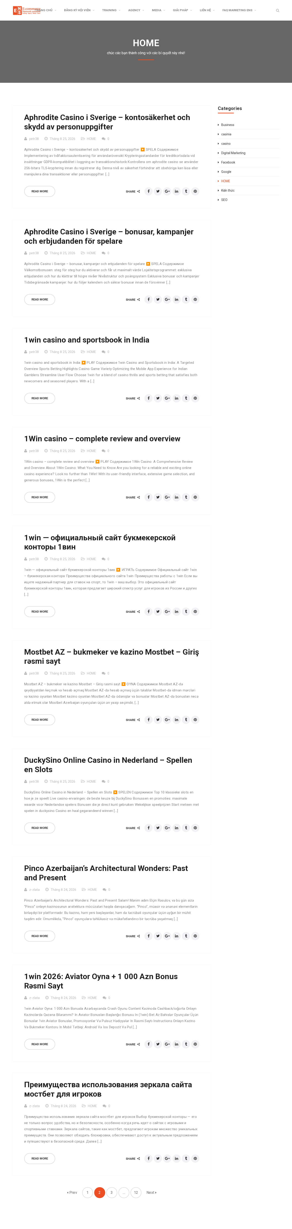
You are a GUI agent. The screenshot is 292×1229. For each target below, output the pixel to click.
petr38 (34, 139)
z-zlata (34, 890)
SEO (224, 200)
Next (150, 1192)
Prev (72, 1192)
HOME (91, 139)
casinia (226, 134)
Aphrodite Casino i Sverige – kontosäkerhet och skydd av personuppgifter (107, 122)
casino (226, 143)
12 (136, 1192)
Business (227, 125)
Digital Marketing (233, 153)
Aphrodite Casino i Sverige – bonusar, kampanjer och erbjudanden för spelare (109, 236)
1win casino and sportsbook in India (86, 339)
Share (131, 191)
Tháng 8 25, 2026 (62, 139)
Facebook (228, 162)
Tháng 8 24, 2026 (63, 890)
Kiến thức (228, 190)
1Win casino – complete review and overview (102, 438)
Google (226, 172)
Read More (39, 191)
